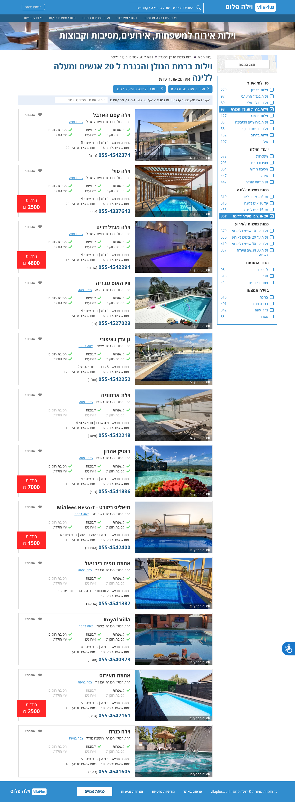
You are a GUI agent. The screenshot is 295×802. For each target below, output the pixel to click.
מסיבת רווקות (259, 169)
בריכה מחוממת (257, 303)
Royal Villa (116, 619)
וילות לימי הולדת (257, 182)
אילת (264, 141)
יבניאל (99, 570)
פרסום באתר (33, 7)
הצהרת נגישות (132, 791)
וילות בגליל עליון (257, 102)
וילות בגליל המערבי (254, 96)
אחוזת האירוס (114, 675)
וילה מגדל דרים (113, 227)
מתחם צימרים (258, 282)
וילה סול (121, 171)
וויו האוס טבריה (113, 283)
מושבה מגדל (95, 121)
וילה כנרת (119, 731)
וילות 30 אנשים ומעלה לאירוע (252, 252)
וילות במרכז (259, 115)
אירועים (262, 175)
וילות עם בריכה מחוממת (160, 18)
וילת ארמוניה (115, 395)
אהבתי (30, 114)
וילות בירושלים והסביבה (251, 122)
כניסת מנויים (95, 791)
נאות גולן (98, 514)
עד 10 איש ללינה (256, 203)
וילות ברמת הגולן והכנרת (249, 109)
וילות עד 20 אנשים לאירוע (250, 237)
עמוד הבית (205, 57)
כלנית (100, 402)
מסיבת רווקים (259, 162)
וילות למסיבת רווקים (96, 18)
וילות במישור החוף (255, 128)
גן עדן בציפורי (115, 339)
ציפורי (100, 346)
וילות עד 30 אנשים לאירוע (250, 243)
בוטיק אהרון (117, 451)
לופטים (263, 269)
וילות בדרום (259, 135)
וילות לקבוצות (33, 18)
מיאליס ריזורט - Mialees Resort (93, 507)
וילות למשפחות (126, 18)
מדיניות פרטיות (163, 791)
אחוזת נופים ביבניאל (107, 563)
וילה (265, 276)
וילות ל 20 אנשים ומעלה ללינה (132, 57)
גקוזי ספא (261, 310)
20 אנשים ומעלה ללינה (250, 216)
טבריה (99, 290)
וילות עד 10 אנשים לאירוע (250, 230)
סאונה (264, 316)
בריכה (264, 297)
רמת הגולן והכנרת (118, 121)
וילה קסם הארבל (111, 115)
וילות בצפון (259, 90)
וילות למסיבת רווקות (62, 18)
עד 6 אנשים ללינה (255, 196)
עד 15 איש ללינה (256, 209)
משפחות (262, 156)
